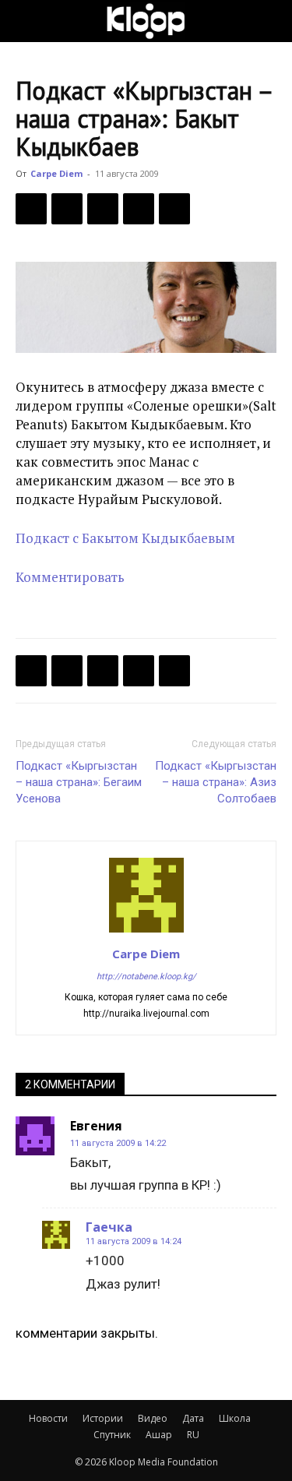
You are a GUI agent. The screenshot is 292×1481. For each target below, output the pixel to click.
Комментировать (70, 577)
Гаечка (109, 1227)
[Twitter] (67, 208)
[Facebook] (31, 208)
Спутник (112, 1434)
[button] (26, 21)
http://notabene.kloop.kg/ (146, 976)
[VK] (102, 208)
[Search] (270, 21)
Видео (152, 1418)
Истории (103, 1418)
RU (193, 1434)
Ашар (159, 1434)
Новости (48, 1418)
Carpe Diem (56, 173)
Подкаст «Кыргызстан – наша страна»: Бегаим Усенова (79, 782)
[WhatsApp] (174, 208)
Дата (193, 1418)
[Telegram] (138, 208)
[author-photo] (146, 932)
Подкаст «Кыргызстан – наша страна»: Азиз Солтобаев (215, 782)
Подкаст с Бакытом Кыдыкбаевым (125, 538)
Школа (235, 1418)
